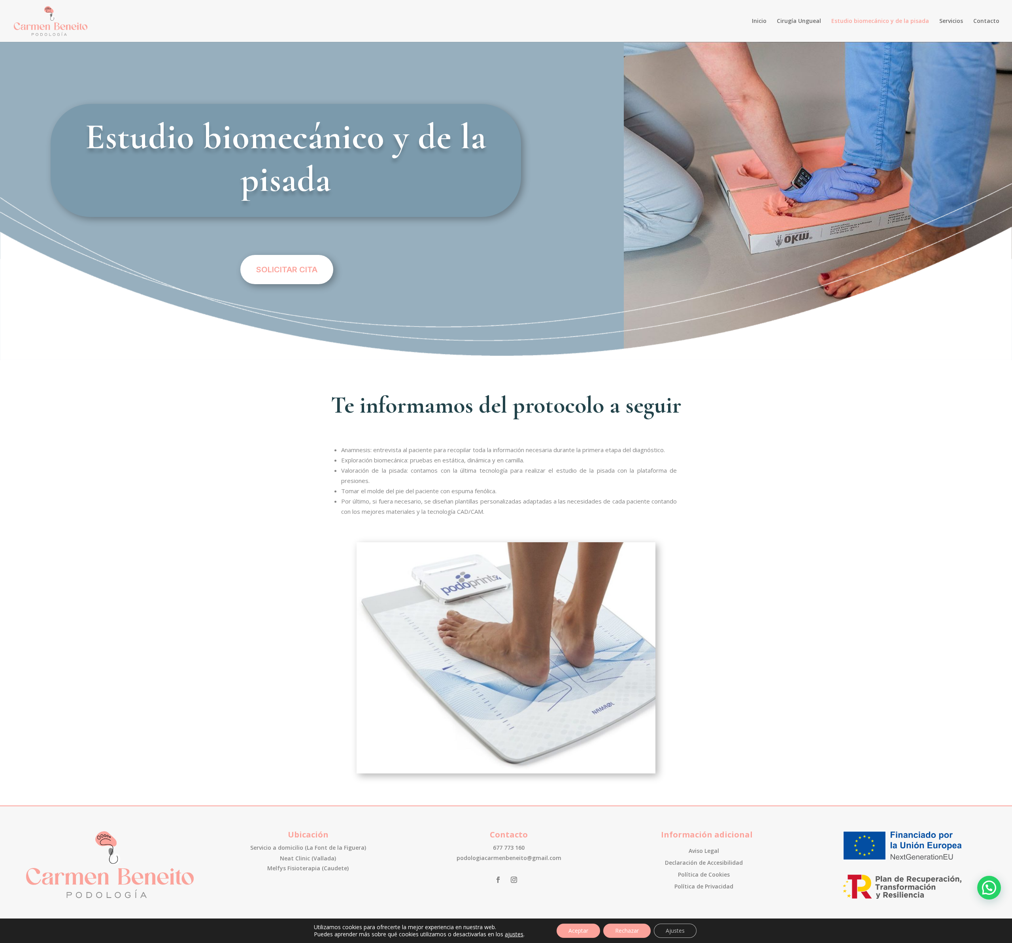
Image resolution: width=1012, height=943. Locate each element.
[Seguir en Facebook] (498, 879)
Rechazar (627, 930)
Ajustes (675, 930)
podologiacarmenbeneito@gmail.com (509, 858)
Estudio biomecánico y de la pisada (880, 21)
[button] (989, 888)
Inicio (759, 21)
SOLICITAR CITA (286, 269)
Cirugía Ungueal (799, 21)
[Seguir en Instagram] (514, 879)
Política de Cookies (704, 875)
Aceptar (578, 930)
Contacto (986, 21)
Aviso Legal (704, 851)
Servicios (951, 21)
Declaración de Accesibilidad (704, 863)
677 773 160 (509, 847)
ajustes (514, 934)
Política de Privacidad (703, 887)
